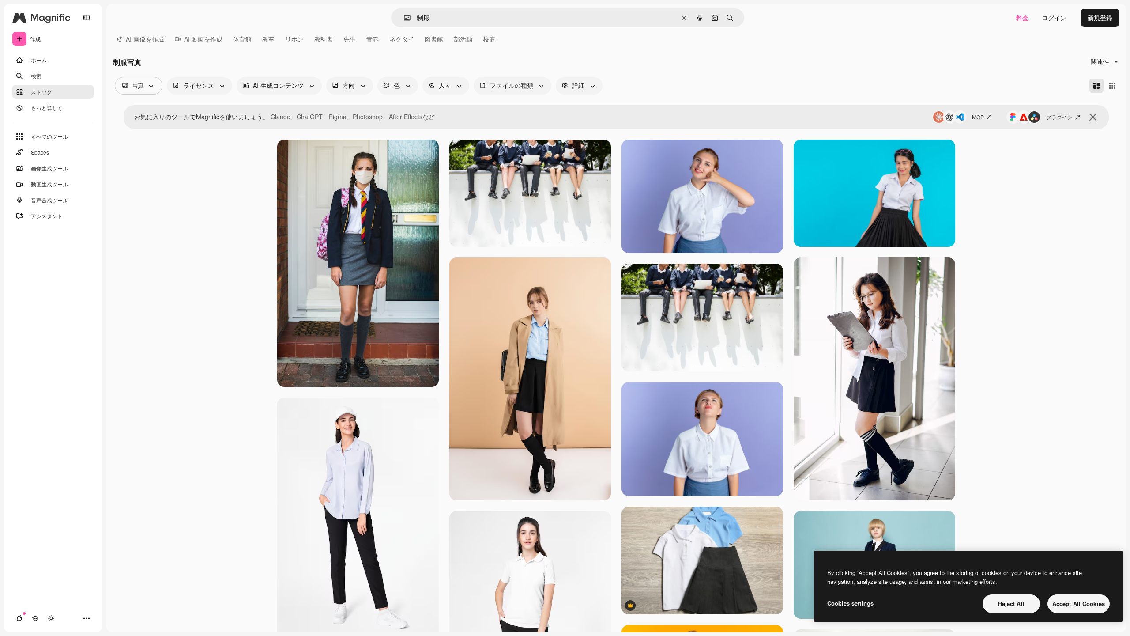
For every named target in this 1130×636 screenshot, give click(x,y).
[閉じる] (1093, 117)
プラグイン (1059, 117)
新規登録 (1100, 17)
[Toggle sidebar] (86, 18)
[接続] (19, 618)
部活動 (463, 38)
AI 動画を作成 (203, 38)
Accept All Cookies (1078, 603)
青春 (372, 38)
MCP (978, 117)
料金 (1022, 17)
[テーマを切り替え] (51, 618)
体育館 (242, 38)
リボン (294, 38)
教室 (268, 38)
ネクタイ (401, 38)
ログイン (1054, 17)
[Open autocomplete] (404, 18)
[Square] (1112, 86)
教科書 (323, 38)
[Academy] (35, 618)
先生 (349, 38)
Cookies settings (850, 603)
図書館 (434, 38)
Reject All (1011, 603)
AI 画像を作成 (145, 38)
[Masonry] (1096, 86)
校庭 (489, 38)
